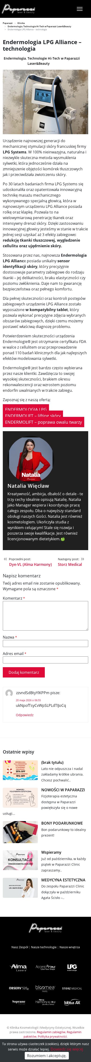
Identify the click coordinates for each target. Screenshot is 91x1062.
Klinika (21, 23)
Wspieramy (51, 852)
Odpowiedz (25, 715)
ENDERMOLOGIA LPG (26, 409)
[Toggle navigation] (79, 9)
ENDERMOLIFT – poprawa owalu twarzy (43, 422)
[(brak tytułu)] (20, 770)
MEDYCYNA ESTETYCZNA (63, 880)
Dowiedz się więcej (67, 1049)
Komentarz (14, 598)
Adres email (14, 653)
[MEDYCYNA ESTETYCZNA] (20, 888)
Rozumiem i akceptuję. (46, 1055)
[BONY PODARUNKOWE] (20, 833)
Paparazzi (8, 23)
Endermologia (15, 26)
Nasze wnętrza (70, 947)
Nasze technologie (43, 947)
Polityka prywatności (52, 1036)
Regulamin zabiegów (51, 1032)
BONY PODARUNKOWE (62, 823)
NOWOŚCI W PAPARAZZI (63, 790)
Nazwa (10, 637)
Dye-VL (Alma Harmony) (30, 564)
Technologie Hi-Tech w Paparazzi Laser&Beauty (47, 26)
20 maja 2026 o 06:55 (28, 700)
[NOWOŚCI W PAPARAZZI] (20, 798)
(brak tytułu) (52, 762)
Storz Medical (70, 564)
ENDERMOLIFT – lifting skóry (33, 416)
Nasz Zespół (19, 947)
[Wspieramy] (20, 861)
